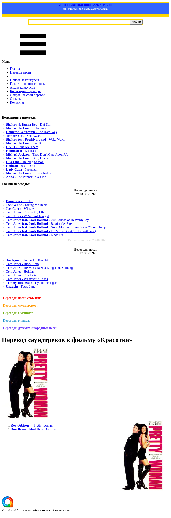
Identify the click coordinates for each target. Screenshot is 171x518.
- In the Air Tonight (27, 260)
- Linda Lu (34, 235)
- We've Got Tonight (27, 216)
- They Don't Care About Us (37, 154)
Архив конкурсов (22, 87)
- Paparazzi (21, 169)
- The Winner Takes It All (27, 177)
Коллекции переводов (25, 91)
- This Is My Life (25, 212)
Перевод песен (20, 72)
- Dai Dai (28, 124)
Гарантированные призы (27, 83)
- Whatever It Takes (27, 279)
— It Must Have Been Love (35, 429)
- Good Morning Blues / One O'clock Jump (56, 227)
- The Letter (22, 275)
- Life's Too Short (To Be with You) (51, 231)
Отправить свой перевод (27, 95)
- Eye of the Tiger (31, 283)
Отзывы (15, 98)
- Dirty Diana (27, 158)
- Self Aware (23, 135)
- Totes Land (20, 286)
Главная (15, 68)
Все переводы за (87, 240)
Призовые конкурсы (24, 80)
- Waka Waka (35, 139)
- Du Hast (21, 150)
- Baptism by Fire (39, 223)
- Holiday (20, 271)
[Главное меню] (33, 58)
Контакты (17, 102)
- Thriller (19, 201)
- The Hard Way (31, 132)
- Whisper (20, 208)
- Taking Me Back (26, 205)
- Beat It (23, 143)
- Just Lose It (21, 165)
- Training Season (25, 162)
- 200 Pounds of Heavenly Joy (47, 220)
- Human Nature (29, 173)
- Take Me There (22, 147)
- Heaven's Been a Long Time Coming (39, 268)
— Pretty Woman (32, 425)
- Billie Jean (26, 128)
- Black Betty (22, 264)
